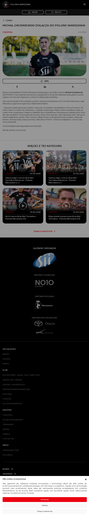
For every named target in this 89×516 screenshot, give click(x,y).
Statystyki (8, 439)
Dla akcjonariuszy (12, 404)
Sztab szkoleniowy (13, 420)
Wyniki (6, 429)
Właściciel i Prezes (12, 380)
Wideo (6, 364)
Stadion (7, 399)
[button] (86, 479)
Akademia (8, 474)
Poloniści (8, 455)
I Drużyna (7, 415)
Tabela (6, 434)
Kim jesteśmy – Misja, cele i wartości (21, 375)
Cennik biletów (11, 450)
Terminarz (8, 425)
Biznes (6, 469)
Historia (7, 394)
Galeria (6, 359)
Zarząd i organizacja (14, 385)
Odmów (45, 505)
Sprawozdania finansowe (16, 389)
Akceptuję (45, 499)
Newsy (6, 354)
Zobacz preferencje (44, 511)
